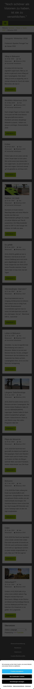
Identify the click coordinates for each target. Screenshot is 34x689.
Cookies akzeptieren (17, 671)
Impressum (28, 686)
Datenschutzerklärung (18, 686)
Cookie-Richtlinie (7, 686)
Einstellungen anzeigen (17, 681)
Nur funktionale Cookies (17, 676)
